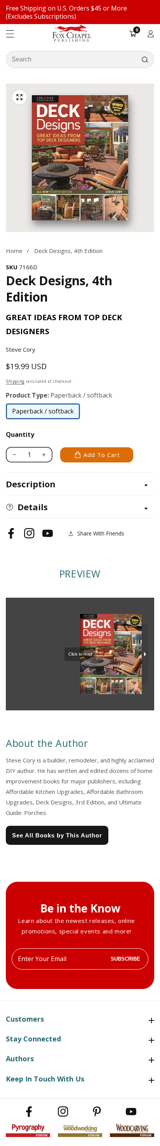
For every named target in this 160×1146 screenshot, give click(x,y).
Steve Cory (20, 349)
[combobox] (80, 59)
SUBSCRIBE (125, 959)
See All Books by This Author (57, 835)
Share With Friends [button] (100, 533)
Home (14, 251)
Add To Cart (101, 455)
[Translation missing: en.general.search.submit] (145, 59)
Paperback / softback (43, 413)
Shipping (15, 381)
